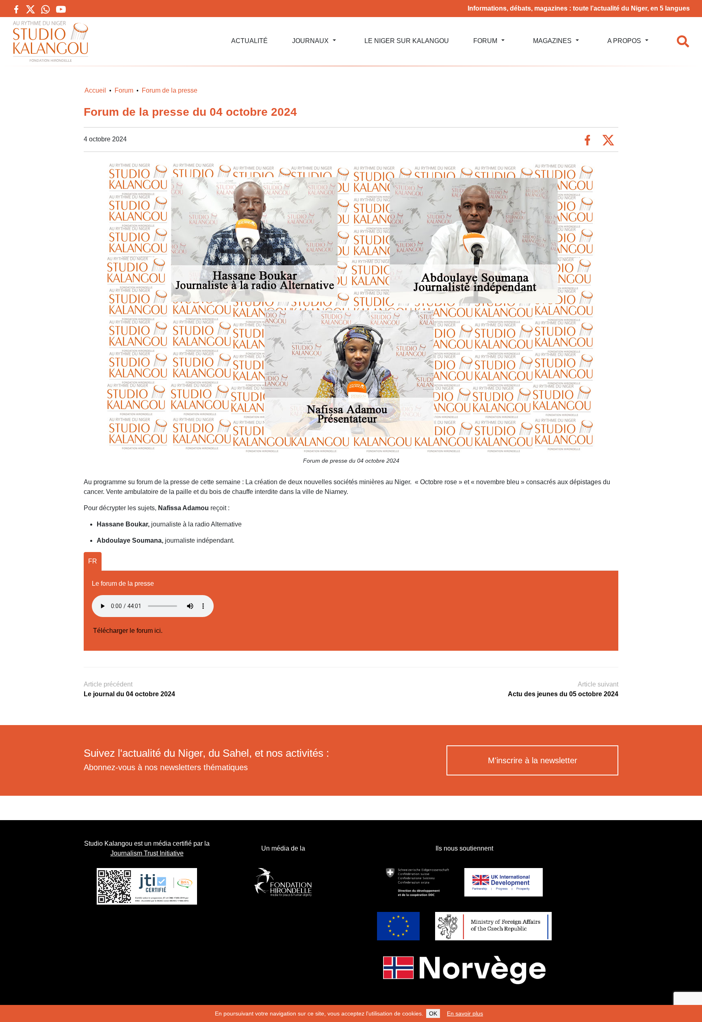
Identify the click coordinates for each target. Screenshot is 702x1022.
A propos (624, 40)
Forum (485, 40)
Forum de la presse (169, 90)
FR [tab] (92, 561)
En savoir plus (465, 1013)
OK (433, 1013)
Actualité (249, 40)
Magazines (552, 40)
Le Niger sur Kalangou (406, 40)
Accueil (95, 90)
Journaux (310, 40)
